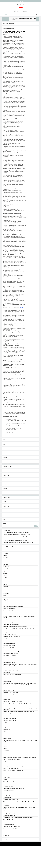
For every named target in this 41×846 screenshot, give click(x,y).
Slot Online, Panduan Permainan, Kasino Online (11, 759)
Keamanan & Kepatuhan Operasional (9, 643)
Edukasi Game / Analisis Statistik (9, 610)
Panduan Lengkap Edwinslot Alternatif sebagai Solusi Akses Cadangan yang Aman (18, 542)
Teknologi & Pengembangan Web (9, 795)
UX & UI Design (6, 835)
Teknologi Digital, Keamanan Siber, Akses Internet (12, 810)
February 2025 (5, 586)
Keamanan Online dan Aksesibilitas (9, 660)
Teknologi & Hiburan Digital (8, 786)
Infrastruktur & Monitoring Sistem (9, 638)
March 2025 (5, 584)
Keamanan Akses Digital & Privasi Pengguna (11, 647)
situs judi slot (5, 724)
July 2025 (5, 575)
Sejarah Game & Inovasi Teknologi (9, 720)
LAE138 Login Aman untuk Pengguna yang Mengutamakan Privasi (21, 1)
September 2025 (6, 571)
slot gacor (5, 457)
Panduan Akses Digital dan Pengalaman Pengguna (12, 674)
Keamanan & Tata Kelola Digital (9, 645)
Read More (5, 435)
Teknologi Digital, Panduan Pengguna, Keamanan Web (12, 813)
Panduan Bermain (6, 679)
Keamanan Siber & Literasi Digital (9, 662)
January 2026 (5, 562)
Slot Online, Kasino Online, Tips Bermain (10, 755)
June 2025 (5, 577)
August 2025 (5, 573)
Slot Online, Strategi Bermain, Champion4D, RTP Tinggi (13, 766)
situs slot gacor (6, 448)
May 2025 (5, 579)
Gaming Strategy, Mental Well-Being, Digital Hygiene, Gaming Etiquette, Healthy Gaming (18, 628)
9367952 (5, 34)
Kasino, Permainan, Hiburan (8, 641)
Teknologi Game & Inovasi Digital (9, 815)
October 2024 (5, 595)
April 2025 (5, 582)
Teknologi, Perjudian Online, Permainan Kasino (11, 826)
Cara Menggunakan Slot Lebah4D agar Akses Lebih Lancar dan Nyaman (16, 532)
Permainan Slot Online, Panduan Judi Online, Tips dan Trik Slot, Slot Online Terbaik (18, 703)
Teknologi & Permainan (7, 797)
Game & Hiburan (6, 619)
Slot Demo (5, 746)
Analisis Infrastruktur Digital (8, 601)
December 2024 (6, 591)
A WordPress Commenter (8, 548)
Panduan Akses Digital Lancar (8, 676)
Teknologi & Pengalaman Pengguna (9, 792)
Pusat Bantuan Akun (7, 716)
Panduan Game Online (7, 681)
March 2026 (5, 557)
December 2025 (6, 564)
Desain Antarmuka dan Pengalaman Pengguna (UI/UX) (13, 606)
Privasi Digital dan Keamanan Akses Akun (10, 713)
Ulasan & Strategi (6, 830)
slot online (5, 752)
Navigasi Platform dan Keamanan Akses (10, 670)
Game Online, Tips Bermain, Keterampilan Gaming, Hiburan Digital (15, 626)
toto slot (5, 515)
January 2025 (5, 588)
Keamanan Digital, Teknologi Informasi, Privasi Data (12, 657)
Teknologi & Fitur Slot (7, 784)
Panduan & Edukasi (6, 672)
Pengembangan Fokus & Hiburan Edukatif (10, 692)
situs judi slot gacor (7, 727)
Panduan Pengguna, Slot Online (8, 690)
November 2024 (6, 593)
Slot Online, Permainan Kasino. (8, 761)
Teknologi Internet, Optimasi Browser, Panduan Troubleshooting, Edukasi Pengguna (18, 817)
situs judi (5, 722)
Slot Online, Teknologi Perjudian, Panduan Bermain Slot (13, 770)
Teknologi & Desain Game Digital (9, 781)
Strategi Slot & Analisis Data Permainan (10, 775)
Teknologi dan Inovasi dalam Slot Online (10, 799)
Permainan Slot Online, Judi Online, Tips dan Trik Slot (12, 701)
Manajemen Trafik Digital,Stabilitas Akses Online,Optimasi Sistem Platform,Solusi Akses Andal (20, 667)
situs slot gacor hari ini (7, 466)
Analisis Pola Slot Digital (7, 604)
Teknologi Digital (6, 805)
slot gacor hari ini (6, 497)
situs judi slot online (7, 729)
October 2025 (5, 568)
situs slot (5, 731)
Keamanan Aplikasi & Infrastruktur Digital (10, 653)
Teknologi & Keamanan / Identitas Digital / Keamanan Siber (14, 788)
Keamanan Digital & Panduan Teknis (9, 655)
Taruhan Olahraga (6, 777)
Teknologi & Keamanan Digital (8, 790)
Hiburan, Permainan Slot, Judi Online (9, 634)
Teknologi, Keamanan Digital (8, 824)
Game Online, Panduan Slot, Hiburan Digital (11, 624)
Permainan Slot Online (7, 699)
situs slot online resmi (7, 738)
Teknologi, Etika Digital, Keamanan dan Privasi (11, 819)
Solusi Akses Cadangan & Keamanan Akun (11, 772)
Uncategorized (6, 833)
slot (4, 444)
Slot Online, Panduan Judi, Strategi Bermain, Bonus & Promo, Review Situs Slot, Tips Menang (19, 757)
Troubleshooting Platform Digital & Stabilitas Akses (12, 828)
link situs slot (5, 453)
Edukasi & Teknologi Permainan (9, 608)
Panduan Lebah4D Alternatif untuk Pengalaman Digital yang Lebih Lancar (19, 18)
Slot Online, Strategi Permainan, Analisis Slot (11, 768)
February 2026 (5, 559)
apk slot (4, 501)
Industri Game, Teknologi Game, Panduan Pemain (12, 636)
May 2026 (5, 555)
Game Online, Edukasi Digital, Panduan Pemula (11, 622)
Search (4, 523)
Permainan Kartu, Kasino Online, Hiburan (10, 694)
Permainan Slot (6, 697)
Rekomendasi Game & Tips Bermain (9, 718)
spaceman (5, 510)
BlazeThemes (31, 843)
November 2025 (6, 566)
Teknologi (5, 779)
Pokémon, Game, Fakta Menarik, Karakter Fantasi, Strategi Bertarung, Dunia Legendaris (18, 711)
